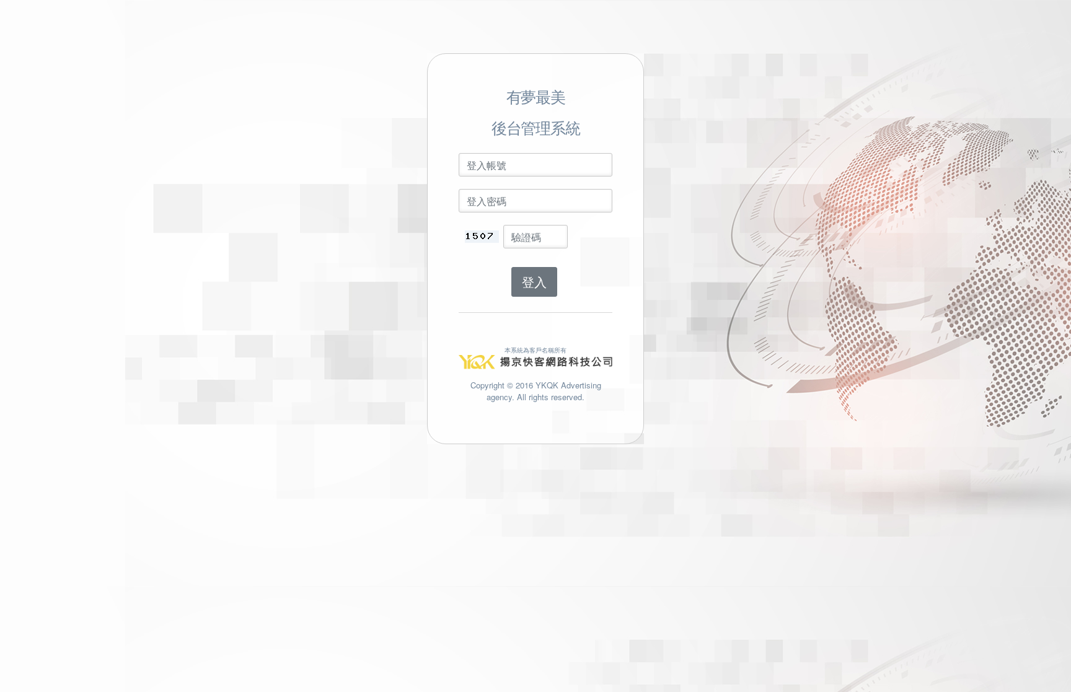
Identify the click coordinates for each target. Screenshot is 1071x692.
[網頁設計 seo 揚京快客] (535, 361)
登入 (534, 282)
